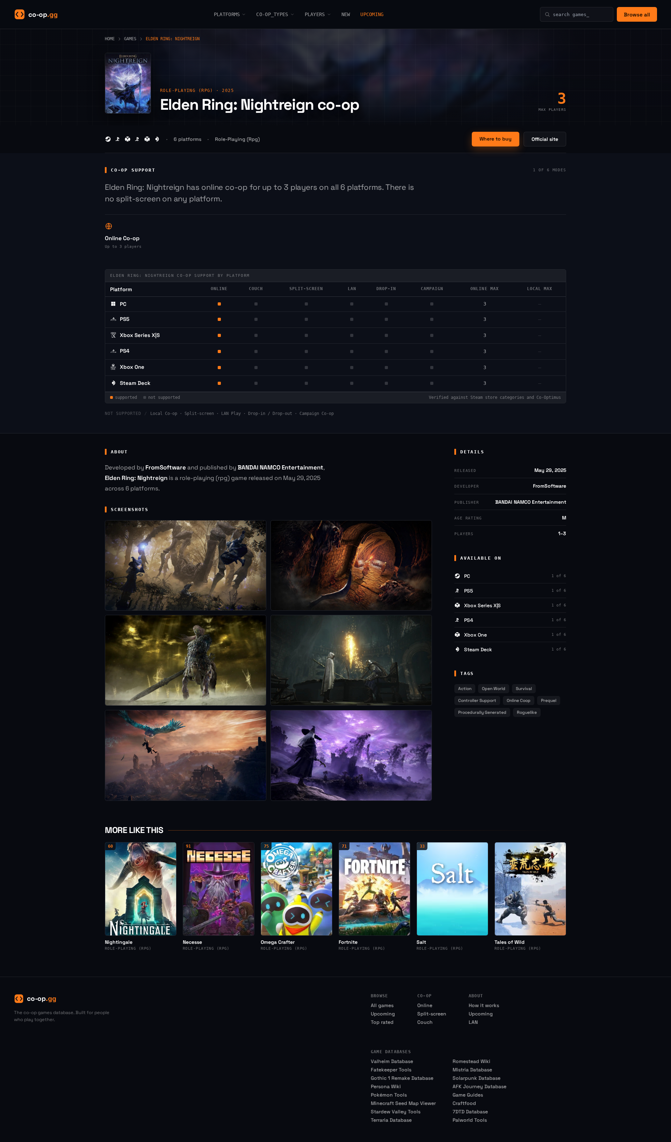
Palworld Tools (470, 1120)
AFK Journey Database (479, 1086)
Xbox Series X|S (140, 335)
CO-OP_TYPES (272, 14)
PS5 (124, 319)
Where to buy (495, 139)
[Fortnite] (374, 888)
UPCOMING (371, 14)
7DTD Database (470, 1111)
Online (424, 1005)
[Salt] (452, 888)
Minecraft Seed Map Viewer (403, 1103)
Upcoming (383, 1013)
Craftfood (464, 1103)
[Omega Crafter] (296, 888)
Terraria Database (391, 1120)
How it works (484, 1005)
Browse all (637, 14)
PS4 (124, 350)
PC (123, 304)
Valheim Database (392, 1061)
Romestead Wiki (471, 1061)
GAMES (130, 39)
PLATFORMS (227, 14)
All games (382, 1005)
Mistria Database (472, 1069)
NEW (345, 14)
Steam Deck (135, 383)
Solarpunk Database (476, 1078)
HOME (110, 39)
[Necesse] (218, 888)
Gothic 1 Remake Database (402, 1078)
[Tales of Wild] (530, 888)
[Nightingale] (140, 888)
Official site (545, 139)
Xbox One (132, 367)
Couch (425, 1022)
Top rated (382, 1022)
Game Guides (468, 1094)
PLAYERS (315, 14)
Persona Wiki (386, 1086)
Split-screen (431, 1013)
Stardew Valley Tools (395, 1111)
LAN (473, 1022)
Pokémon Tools (389, 1094)
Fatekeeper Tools (391, 1069)
